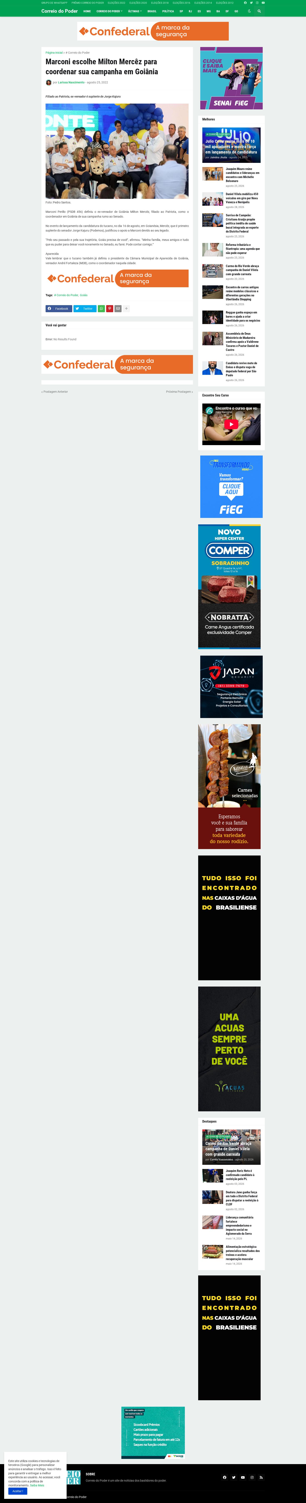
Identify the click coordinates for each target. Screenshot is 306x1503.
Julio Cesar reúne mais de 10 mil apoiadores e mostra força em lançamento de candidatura (231, 147)
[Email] (118, 308)
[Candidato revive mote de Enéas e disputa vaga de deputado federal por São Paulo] (212, 368)
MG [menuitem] (209, 11)
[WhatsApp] (101, 308)
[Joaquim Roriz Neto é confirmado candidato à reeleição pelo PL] (212, 1175)
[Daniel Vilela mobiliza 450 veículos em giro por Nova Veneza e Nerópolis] (212, 199)
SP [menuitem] (181, 11)
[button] (249, 11)
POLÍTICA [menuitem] (168, 11)
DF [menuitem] (227, 11)
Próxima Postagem (178, 391)
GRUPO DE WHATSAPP (54, 2)
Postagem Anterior (56, 391)
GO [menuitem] (236, 11)
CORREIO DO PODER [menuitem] (108, 11)
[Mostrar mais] (126, 308)
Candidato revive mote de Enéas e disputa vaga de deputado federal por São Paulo (241, 369)
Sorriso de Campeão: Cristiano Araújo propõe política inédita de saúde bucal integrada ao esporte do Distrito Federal (242, 223)
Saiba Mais (36, 1485)
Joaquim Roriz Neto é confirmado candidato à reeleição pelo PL (240, 1175)
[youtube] (263, 3)
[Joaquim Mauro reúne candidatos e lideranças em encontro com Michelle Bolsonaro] (212, 174)
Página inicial (54, 52)
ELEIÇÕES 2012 (225, 2)
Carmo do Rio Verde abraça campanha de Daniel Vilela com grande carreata (242, 270)
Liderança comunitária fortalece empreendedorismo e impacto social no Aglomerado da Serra (239, 1226)
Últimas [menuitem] (133, 11)
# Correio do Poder (78, 52)
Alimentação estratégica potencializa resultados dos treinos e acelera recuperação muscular (243, 1253)
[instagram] (257, 3)
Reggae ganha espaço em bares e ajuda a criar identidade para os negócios (243, 316)
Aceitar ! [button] (17, 1491)
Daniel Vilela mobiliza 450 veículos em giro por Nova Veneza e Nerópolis (242, 198)
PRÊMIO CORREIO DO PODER (88, 2)
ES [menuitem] (199, 11)
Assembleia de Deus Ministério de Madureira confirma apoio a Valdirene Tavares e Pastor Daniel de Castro (242, 342)
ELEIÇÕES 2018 (160, 2)
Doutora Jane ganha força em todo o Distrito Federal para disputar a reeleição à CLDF (242, 1198)
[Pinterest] (109, 308)
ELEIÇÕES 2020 (138, 2)
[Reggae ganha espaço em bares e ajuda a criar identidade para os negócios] (212, 317)
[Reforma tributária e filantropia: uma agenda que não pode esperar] (212, 249)
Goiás (83, 295)
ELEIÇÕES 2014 (203, 2)
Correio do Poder (59, 11)
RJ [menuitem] (190, 11)
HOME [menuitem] (87, 11)
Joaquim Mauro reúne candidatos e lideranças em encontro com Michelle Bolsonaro (242, 175)
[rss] (261, 1477)
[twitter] (251, 3)
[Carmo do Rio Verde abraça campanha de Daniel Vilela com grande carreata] (212, 271)
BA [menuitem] (218, 11)
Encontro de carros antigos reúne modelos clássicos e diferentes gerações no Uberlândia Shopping (242, 293)
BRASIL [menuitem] (152, 11)
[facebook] (245, 3)
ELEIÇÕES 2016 (181, 2)
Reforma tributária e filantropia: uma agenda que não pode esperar (243, 249)
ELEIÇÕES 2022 (116, 2)
